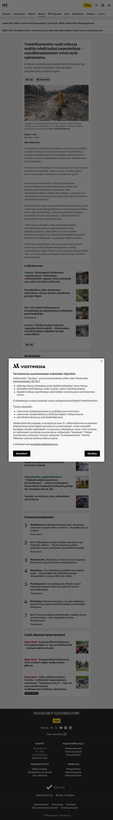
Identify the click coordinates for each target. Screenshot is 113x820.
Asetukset (21, 453)
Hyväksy (92, 453)
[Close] (101, 361)
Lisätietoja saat (35, 444)
